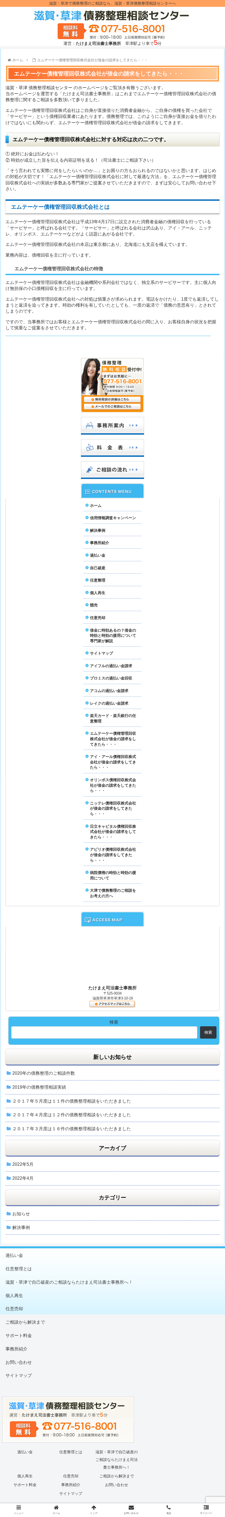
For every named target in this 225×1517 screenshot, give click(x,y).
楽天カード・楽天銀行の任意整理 (113, 718)
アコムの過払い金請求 (109, 690)
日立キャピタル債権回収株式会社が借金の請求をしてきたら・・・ (113, 831)
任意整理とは (18, 1268)
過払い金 (97, 555)
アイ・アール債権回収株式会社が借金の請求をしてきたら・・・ (113, 761)
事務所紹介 (99, 542)
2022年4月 (22, 1178)
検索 (113, 1022)
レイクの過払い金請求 (109, 703)
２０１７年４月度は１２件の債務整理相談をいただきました (71, 1114)
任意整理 (97, 580)
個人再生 (97, 593)
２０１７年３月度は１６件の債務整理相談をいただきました (71, 1128)
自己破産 (97, 568)
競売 (94, 605)
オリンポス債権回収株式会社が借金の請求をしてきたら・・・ (113, 785)
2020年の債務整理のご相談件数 (43, 1073)
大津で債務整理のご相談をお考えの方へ (113, 893)
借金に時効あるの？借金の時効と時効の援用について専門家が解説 (113, 635)
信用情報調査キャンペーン (113, 518)
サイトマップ (101, 653)
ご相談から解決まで (25, 1322)
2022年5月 (22, 1164)
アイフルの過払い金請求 (111, 666)
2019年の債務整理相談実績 (39, 1087)
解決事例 (97, 530)
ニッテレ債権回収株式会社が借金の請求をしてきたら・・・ (113, 808)
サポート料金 (18, 1335)
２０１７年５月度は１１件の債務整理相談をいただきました (71, 1101)
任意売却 (97, 617)
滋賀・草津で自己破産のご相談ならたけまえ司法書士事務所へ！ (69, 1282)
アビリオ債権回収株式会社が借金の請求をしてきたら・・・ (113, 854)
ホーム (96, 505)
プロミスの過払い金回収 (111, 678)
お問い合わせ (18, 1362)
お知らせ (21, 1213)
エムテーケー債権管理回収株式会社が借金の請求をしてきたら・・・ (113, 738)
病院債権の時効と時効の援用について (113, 875)
